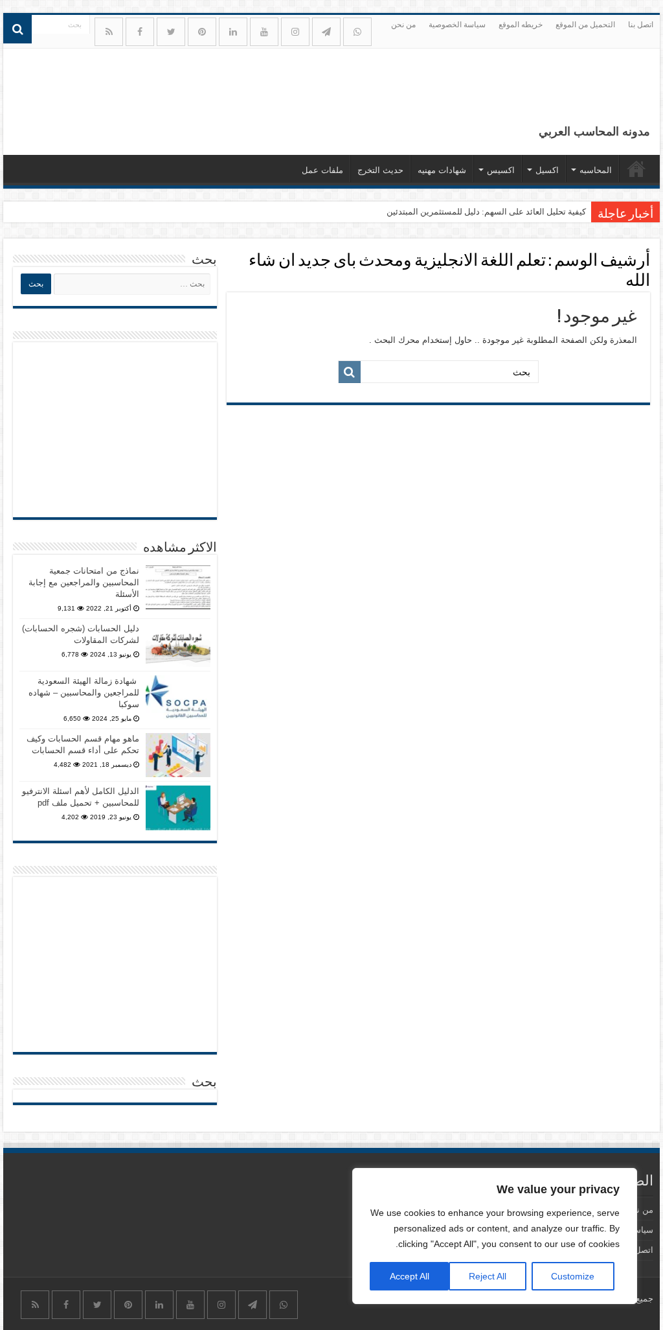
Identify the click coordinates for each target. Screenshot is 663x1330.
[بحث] (17, 29)
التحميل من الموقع (585, 24)
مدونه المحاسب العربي (594, 131)
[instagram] (295, 32)
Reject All (487, 1276)
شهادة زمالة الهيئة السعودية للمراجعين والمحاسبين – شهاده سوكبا (83, 692)
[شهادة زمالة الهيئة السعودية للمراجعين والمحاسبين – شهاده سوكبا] (178, 697)
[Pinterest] (202, 32)
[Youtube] (264, 32)
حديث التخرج (380, 170)
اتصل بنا (640, 24)
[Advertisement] (114, 430)
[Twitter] (171, 32)
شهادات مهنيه (442, 170)
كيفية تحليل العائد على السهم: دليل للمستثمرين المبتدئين (486, 211)
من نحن (403, 24)
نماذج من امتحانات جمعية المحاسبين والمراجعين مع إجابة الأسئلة (83, 582)
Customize (572, 1276)
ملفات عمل (322, 170)
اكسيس (501, 170)
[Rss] (109, 32)
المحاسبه (595, 170)
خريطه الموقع (521, 24)
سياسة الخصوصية (457, 24)
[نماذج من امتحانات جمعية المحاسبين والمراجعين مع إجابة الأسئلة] (178, 587)
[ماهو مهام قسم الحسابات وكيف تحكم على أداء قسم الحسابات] (178, 755)
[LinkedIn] (233, 32)
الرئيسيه (636, 168)
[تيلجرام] (326, 32)
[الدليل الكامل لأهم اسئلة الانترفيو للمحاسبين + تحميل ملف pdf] (178, 808)
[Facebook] (140, 32)
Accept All (409, 1276)
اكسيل (547, 170)
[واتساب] (357, 32)
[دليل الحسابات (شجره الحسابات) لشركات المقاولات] (178, 645)
